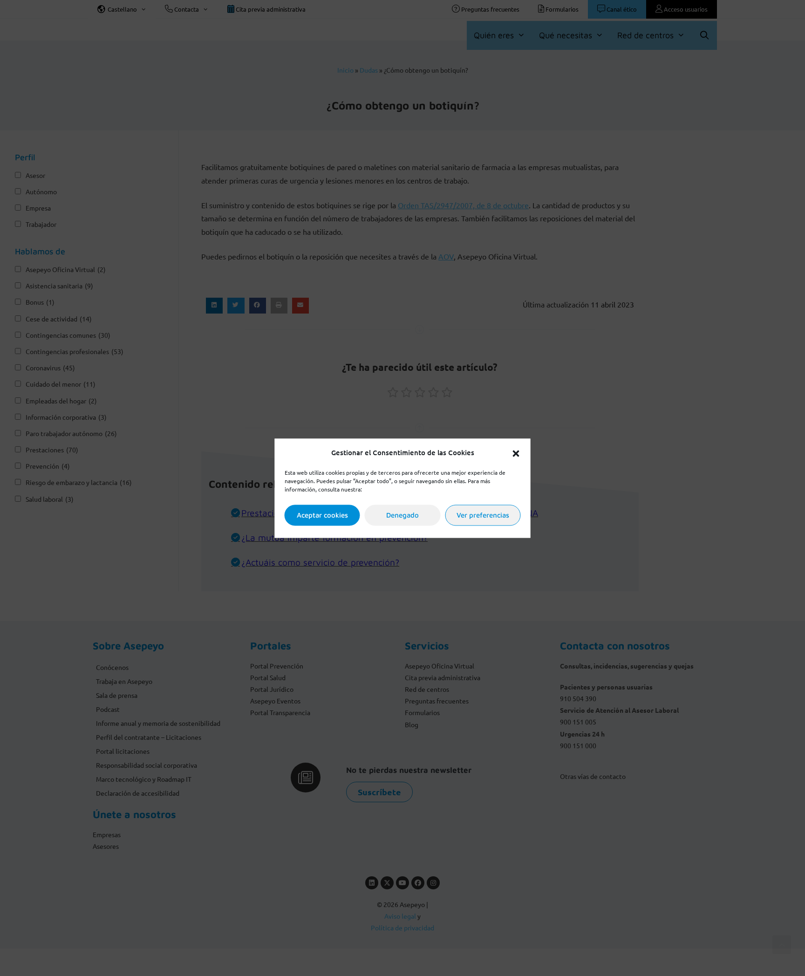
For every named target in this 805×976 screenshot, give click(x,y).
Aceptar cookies (322, 515)
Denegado (402, 515)
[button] (516, 452)
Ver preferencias (483, 515)
